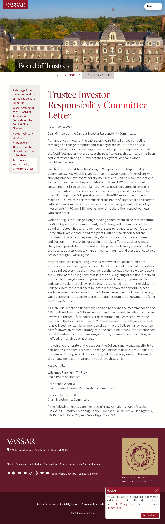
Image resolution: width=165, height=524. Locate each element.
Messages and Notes (98, 75)
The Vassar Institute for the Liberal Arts (82, 464)
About (10, 464)
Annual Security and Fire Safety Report (58, 504)
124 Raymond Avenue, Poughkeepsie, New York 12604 (39, 450)
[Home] (15, 4)
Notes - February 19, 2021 (23, 136)
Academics (22, 464)
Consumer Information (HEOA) (98, 504)
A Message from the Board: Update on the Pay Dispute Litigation (24, 96)
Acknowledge (150, 515)
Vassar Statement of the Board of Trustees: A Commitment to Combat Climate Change (23, 118)
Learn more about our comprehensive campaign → (137, 479)
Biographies (72, 75)
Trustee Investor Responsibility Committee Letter (23, 165)
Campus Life (50, 464)
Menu (151, 6)
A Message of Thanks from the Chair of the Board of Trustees (24, 149)
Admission (36, 464)
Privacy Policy (114, 508)
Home (56, 75)
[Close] (156, 490)
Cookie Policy (119, 504)
